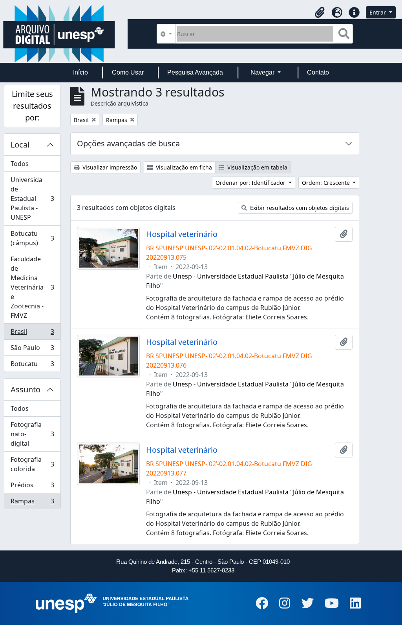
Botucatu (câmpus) (32, 238)
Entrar (378, 12)
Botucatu (32, 365)
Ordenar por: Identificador (251, 182)
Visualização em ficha (183, 167)
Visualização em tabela (256, 167)
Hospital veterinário (181, 234)
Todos (20, 163)
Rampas (32, 503)
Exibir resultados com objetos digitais (299, 207)
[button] (319, 12)
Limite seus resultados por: (32, 106)
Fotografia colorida (32, 464)
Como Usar (128, 72)
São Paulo (32, 349)
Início (80, 72)
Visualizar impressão (109, 167)
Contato (318, 72)
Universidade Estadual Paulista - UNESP (32, 198)
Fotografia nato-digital (32, 434)
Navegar (263, 72)
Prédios (32, 487)
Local (20, 144)
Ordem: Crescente (326, 182)
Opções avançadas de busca (128, 143)
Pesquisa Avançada (195, 72)
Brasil (32, 333)
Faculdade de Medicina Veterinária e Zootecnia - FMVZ (32, 287)
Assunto (25, 389)
